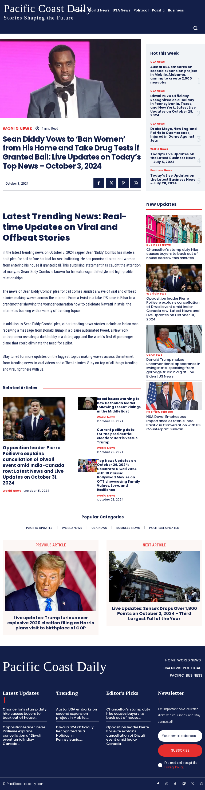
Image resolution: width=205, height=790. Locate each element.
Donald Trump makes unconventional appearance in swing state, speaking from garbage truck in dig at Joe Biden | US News (173, 368)
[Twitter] (111, 183)
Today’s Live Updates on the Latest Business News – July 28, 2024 (172, 179)
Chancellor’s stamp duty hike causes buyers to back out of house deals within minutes (172, 253)
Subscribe (180, 750)
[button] (195, 28)
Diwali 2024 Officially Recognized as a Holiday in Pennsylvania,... (75, 733)
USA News (157, 62)
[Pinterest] (123, 183)
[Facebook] (98, 183)
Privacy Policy (173, 767)
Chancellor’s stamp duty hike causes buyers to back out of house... (25, 713)
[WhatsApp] (135, 183)
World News (17, 129)
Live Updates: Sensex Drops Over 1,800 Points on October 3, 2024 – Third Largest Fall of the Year (154, 613)
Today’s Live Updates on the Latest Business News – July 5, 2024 (172, 158)
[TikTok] (175, 784)
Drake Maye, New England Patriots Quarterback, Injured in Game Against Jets (173, 134)
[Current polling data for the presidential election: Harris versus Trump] (87, 434)
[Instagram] (167, 784)
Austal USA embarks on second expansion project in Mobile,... (76, 713)
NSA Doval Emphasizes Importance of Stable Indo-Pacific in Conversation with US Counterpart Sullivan (173, 423)
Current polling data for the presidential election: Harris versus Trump (117, 435)
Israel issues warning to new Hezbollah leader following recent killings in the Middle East (119, 405)
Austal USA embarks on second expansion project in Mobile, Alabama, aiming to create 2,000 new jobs (174, 75)
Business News (161, 170)
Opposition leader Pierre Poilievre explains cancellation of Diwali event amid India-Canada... (24, 735)
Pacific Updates (159, 411)
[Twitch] (184, 784)
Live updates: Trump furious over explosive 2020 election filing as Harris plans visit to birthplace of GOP (50, 623)
